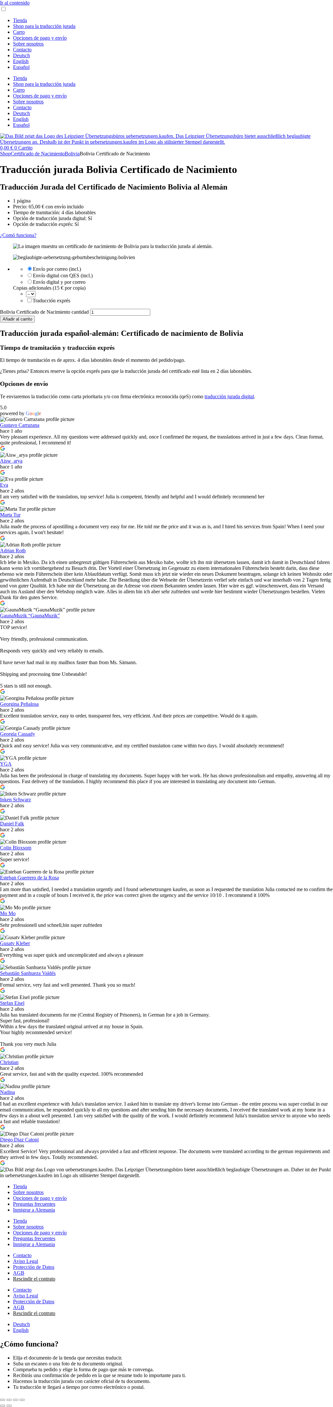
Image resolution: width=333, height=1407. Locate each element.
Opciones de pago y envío (40, 38)
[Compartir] (15, 1400)
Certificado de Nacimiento (38, 153)
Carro (19, 32)
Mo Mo (8, 913)
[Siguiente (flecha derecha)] (9, 1406)
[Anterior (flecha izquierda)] (2, 1406)
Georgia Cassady (17, 734)
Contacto (22, 49)
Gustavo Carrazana (19, 425)
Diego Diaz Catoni (19, 1139)
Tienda (20, 20)
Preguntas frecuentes (34, 1204)
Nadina (7, 1092)
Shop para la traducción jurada (44, 26)
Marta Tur (10, 515)
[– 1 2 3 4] (30, 293)
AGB (18, 1273)
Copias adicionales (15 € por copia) (49, 288)
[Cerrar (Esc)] (22, 1400)
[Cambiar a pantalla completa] (9, 1400)
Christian (9, 1062)
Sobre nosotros (28, 43)
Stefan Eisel (12, 1003)
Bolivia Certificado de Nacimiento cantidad (44, 312)
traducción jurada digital (229, 396)
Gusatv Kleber (15, 943)
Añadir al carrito (17, 319)
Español (21, 67)
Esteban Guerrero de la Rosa (29, 877)
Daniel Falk (12, 823)
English (21, 61)
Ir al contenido (15, 3)
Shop (5, 153)
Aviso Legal (25, 1261)
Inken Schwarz (15, 799)
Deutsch (21, 55)
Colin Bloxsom (15, 847)
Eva (4, 485)
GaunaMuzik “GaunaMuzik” (30, 615)
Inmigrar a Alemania (34, 1210)
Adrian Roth (13, 550)
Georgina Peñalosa (19, 704)
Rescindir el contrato (34, 1279)
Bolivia (72, 153)
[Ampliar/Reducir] (2, 1400)
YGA (6, 764)
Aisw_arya (11, 461)
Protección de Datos (33, 1267)
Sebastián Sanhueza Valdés (28, 973)
